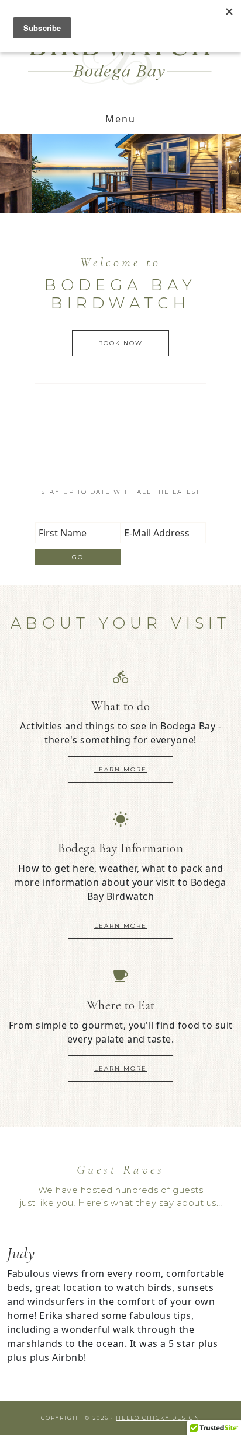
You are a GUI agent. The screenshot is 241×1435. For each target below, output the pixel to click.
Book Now (120, 343)
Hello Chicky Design (158, 1418)
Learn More (120, 769)
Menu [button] (120, 119)
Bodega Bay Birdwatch (120, 53)
